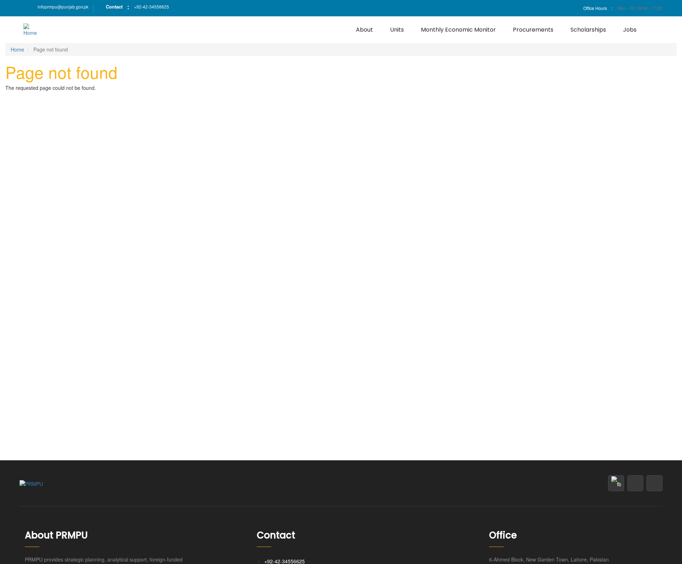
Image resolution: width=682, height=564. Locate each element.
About (364, 30)
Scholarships (588, 30)
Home (17, 49)
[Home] (32, 29)
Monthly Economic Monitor (458, 30)
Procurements (533, 30)
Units (397, 30)
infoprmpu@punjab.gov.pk (63, 7)
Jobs (630, 30)
